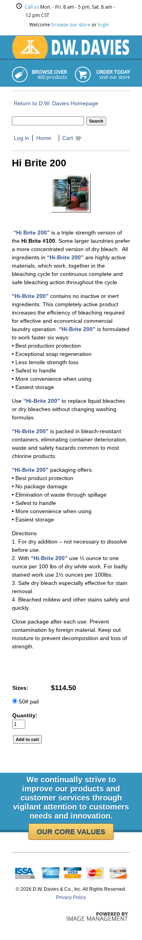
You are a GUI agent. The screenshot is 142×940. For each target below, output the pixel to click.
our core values (71, 832)
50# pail (28, 701)
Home (43, 138)
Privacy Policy (71, 897)
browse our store (70, 24)
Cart (67, 138)
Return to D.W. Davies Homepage (56, 103)
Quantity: (24, 715)
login (103, 24)
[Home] (71, 57)
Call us (31, 7)
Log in (21, 138)
